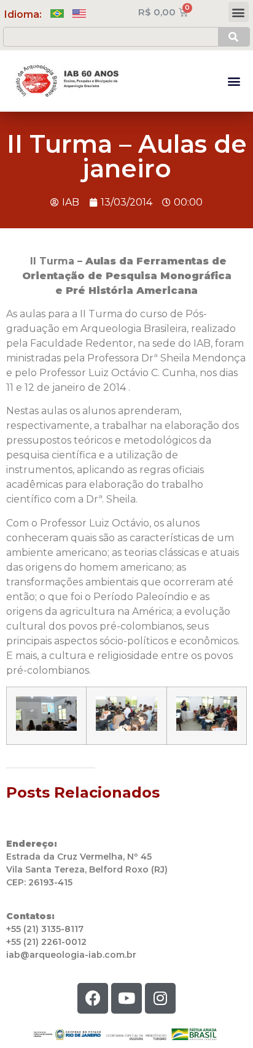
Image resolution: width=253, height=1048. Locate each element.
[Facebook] (92, 998)
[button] (238, 12)
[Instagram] (160, 998)
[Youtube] (126, 998)
